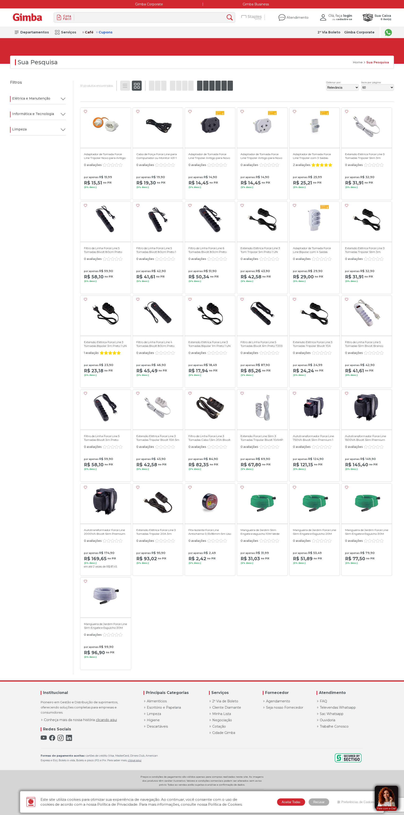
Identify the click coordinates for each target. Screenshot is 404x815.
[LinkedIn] (69, 738)
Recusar (319, 802)
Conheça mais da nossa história (80, 720)
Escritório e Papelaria (164, 707)
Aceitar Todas (291, 802)
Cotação (219, 726)
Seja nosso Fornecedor (284, 707)
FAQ (323, 701)
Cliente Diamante (226, 707)
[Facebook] (52, 738)
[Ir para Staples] (252, 17)
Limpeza (154, 713)
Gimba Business (256, 4)
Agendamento (278, 701)
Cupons (105, 32)
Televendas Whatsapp (338, 707)
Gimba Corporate (149, 4)
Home (358, 62)
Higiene (153, 720)
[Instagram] (61, 738)
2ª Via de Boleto (225, 701)
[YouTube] (44, 738)
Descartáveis (157, 726)
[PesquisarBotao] (231, 17)
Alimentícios (157, 701)
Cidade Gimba (223, 732)
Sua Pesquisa (377, 62)
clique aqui (134, 760)
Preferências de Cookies (358, 802)
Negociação (222, 720)
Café (89, 32)
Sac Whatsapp (331, 713)
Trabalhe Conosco (334, 726)
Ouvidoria (327, 720)
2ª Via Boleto (328, 32)
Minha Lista (221, 713)
